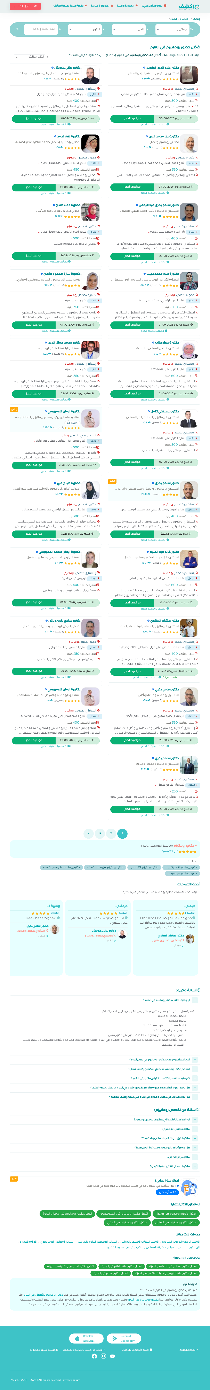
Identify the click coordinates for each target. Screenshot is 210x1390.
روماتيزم (184, 19)
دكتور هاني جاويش (104, 931)
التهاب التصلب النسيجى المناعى (139, 1242)
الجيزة (173, 19)
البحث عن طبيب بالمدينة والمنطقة (83, 1350)
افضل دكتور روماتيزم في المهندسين (124, 1214)
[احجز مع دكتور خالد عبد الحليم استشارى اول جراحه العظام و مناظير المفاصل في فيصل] (189, 559)
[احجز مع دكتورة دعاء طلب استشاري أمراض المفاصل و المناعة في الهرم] (189, 350)
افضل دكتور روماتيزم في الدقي (127, 1223)
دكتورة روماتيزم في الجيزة (143, 1300)
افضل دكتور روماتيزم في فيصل (176, 1214)
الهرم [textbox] (96, 29)
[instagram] (105, 1357)
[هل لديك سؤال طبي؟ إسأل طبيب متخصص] (189, 1188)
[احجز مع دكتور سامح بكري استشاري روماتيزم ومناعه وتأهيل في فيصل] (189, 697)
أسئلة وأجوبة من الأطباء (136, 1350)
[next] (88, 834)
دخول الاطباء (23, 6)
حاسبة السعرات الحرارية (43, 1350)
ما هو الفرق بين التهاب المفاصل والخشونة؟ (166, 1138)
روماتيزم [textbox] (182, 29)
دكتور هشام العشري (171, 936)
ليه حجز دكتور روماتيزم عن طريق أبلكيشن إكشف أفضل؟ (159, 1069)
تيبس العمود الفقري (120, 1247)
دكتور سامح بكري (37, 926)
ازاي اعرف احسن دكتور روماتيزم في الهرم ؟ (166, 1000)
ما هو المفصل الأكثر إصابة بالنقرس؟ (170, 1166)
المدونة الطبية (126, 6)
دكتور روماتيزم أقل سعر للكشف (105, 867)
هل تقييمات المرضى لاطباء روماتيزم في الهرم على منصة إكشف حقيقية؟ (149, 1097)
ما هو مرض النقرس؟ (178, 1157)
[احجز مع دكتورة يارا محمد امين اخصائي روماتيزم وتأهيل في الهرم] (189, 144)
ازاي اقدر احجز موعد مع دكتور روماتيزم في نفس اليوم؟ (159, 1060)
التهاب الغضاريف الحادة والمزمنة (97, 1242)
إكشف (196, 19)
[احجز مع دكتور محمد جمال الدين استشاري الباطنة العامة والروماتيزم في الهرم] (90, 350)
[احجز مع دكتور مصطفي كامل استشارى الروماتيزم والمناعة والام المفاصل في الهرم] (189, 418)
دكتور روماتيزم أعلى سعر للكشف (61, 867)
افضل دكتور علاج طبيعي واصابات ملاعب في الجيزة (165, 1273)
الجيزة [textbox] (140, 29)
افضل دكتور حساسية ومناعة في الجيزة (172, 1266)
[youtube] (114, 1357)
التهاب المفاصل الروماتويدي (57, 1242)
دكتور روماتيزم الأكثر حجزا (144, 867)
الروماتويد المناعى (189, 1247)
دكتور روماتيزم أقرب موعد (182, 874)
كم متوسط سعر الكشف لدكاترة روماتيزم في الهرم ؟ (160, 1078)
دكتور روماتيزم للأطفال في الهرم (43, 1295)
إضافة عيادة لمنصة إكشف (68, 6)
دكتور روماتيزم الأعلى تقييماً (181, 867)
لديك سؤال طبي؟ (152, 6)
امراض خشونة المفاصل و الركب (155, 1247)
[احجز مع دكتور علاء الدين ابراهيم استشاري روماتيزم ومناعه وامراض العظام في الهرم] (189, 75)
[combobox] (172, 29)
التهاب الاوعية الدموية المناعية (181, 1242)
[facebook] (96, 1357)
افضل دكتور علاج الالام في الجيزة (122, 1266)
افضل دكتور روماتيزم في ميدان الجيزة (67, 1214)
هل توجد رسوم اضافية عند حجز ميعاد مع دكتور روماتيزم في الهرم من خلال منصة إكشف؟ (140, 1088)
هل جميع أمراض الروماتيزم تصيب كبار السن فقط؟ (162, 1148)
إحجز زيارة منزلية (100, 6)
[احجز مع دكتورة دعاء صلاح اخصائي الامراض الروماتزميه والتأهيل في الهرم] (90, 212)
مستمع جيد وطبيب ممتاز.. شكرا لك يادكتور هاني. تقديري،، (99, 923)
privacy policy (71, 1380)
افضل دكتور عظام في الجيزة (111, 1273)
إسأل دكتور (166, 1192)
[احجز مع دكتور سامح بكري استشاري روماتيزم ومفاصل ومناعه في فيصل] (189, 765)
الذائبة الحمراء (28, 1242)
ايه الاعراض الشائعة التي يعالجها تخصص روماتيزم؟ (162, 1120)
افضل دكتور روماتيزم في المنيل (175, 1223)
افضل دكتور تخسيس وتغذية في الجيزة (70, 1266)
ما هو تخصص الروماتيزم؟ (176, 1129)
